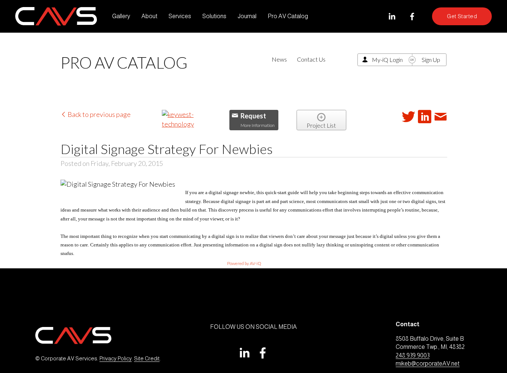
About (149, 16)
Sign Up (431, 59)
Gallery (121, 16)
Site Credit (147, 358)
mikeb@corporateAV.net (427, 363)
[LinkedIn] (391, 16)
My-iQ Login (387, 59)
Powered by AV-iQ (244, 263)
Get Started (462, 16)
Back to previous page (98, 114)
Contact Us (311, 59)
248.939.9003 (412, 355)
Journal (247, 16)
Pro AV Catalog (288, 16)
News (279, 59)
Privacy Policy (115, 358)
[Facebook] (412, 16)
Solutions (214, 16)
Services (180, 16)
